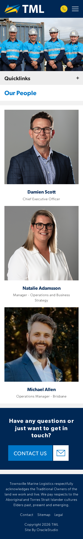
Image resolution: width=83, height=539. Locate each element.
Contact (26, 514)
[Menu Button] (75, 9)
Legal (58, 514)
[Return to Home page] (24, 9)
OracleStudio (47, 529)
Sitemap (43, 514)
